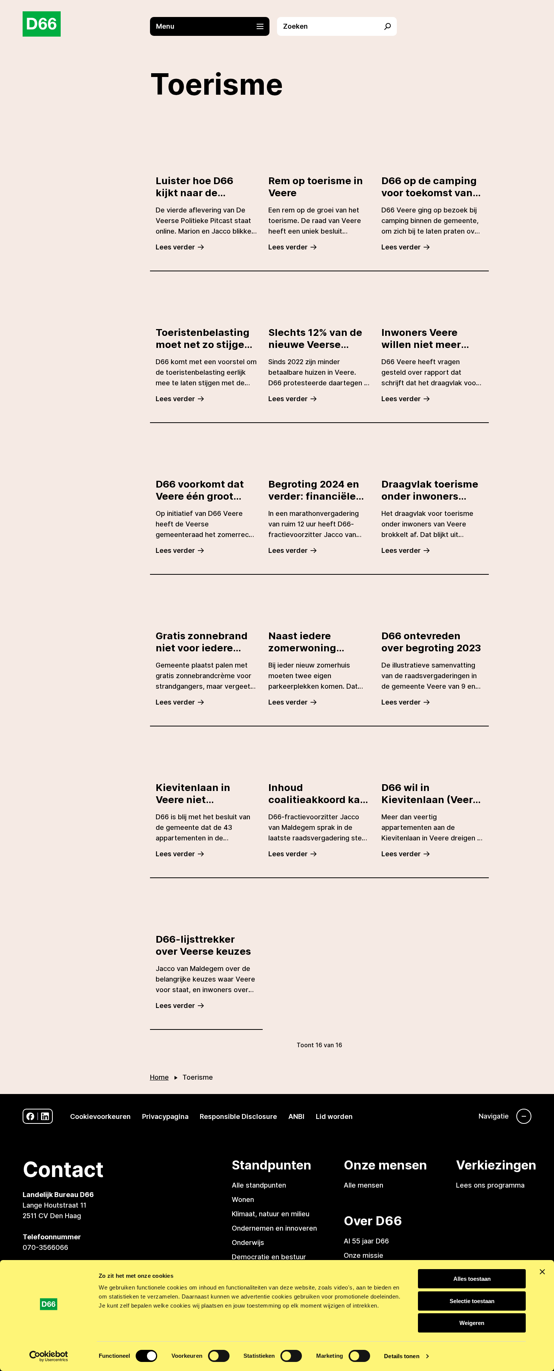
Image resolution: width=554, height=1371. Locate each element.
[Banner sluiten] (542, 1271)
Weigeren (471, 1323)
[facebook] (30, 1116)
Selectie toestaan (472, 1301)
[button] (213, 26)
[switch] (219, 1356)
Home (159, 1077)
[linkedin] (45, 1116)
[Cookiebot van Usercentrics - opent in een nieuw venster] (49, 1356)
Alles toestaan (472, 1279)
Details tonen (401, 1356)
